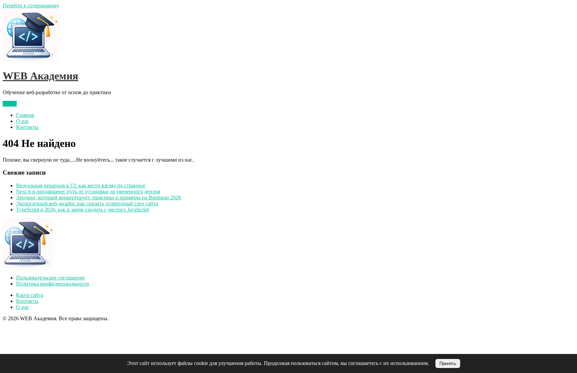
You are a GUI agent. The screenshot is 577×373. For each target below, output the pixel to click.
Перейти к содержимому (31, 5)
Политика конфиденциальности (52, 284)
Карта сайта (29, 295)
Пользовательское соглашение (50, 278)
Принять (447, 363)
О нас (22, 121)
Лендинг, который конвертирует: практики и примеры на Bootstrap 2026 (98, 197)
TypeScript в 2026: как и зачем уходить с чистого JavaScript (82, 209)
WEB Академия (40, 76)
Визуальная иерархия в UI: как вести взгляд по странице (80, 185)
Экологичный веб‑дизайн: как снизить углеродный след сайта (87, 203)
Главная (25, 115)
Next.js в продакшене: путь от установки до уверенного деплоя (88, 191)
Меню (10, 104)
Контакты (27, 127)
